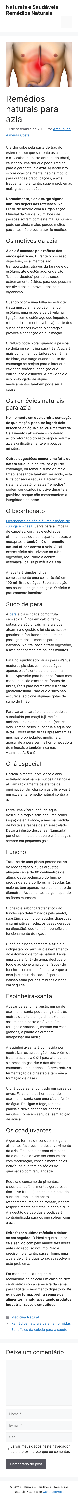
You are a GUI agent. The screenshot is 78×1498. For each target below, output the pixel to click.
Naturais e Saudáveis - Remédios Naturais (34, 10)
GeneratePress (53, 1492)
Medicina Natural (25, 1317)
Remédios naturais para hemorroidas (41, 1323)
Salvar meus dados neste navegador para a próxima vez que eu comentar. (40, 1449)
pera (13, 614)
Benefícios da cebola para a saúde (39, 1330)
